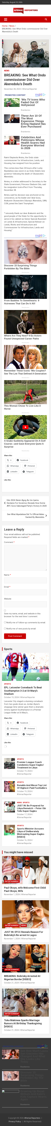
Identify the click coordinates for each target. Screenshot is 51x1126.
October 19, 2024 (11, 697)
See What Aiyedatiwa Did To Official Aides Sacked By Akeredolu (25, 515)
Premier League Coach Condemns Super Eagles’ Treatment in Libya (30, 765)
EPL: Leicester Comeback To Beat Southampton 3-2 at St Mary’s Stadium (23, 690)
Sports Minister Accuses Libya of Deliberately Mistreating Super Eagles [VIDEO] (30, 832)
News (6, 71)
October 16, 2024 (24, 840)
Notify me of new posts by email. (21, 628)
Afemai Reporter (29, 89)
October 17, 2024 (24, 814)
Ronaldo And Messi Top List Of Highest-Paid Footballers (32, 786)
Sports (8, 649)
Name (7, 575)
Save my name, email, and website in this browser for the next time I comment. (22, 615)
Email (7, 587)
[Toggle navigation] (5, 19)
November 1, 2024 (12, 894)
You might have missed (18, 852)
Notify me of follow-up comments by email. (26, 622)
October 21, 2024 (11, 983)
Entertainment (12, 881)
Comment (9, 542)
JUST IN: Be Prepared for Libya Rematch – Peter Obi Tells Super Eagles (31, 808)
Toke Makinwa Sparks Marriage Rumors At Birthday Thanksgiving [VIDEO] (23, 1023)
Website (7, 599)
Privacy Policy (15, 1121)
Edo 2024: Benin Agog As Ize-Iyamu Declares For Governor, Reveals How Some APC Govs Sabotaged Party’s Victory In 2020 (27, 503)
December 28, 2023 (12, 89)
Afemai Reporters (32, 1118)
